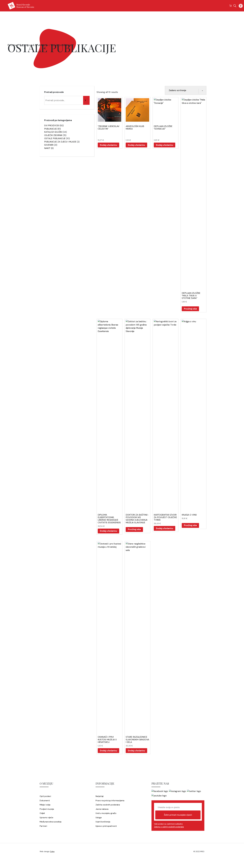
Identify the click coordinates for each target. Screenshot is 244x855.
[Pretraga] (86, 100)
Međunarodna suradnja (50, 821)
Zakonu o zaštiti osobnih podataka (169, 827)
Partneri (43, 826)
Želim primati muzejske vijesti (178, 815)
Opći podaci (45, 796)
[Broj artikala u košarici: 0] (230, 5)
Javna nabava (102, 809)
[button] (240, 6)
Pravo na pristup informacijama (110, 800)
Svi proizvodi (26, 45)
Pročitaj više (190, 308)
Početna (12, 45)
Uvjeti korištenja (103, 821)
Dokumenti (45, 800)
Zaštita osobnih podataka (108, 804)
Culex (52, 851)
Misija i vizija (45, 804)
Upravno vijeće (46, 817)
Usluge (99, 817)
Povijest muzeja (47, 809)
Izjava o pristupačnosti (106, 826)
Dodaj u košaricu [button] (108, 145)
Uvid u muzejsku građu (106, 813)
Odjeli (42, 813)
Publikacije (42, 45)
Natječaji (99, 796)
